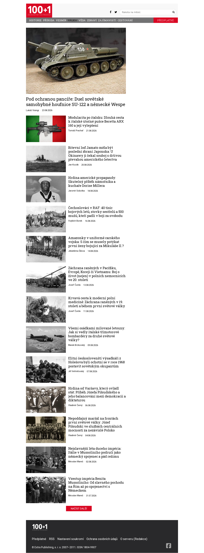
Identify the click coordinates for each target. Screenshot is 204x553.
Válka (72, 20)
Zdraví (92, 20)
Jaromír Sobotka (76, 190)
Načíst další (79, 508)
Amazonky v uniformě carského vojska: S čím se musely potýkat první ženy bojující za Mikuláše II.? (96, 242)
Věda (82, 20)
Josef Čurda (74, 285)
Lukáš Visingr (32, 110)
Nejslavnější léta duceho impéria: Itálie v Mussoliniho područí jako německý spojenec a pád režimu (94, 452)
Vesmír (61, 20)
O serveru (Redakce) (133, 539)
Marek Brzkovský (76, 345)
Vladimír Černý (75, 405)
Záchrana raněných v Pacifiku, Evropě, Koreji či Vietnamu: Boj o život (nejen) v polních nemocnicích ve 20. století (97, 274)
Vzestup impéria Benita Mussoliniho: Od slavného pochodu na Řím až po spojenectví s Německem (96, 485)
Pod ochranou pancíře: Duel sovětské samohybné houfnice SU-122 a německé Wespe (75, 101)
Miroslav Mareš (75, 461)
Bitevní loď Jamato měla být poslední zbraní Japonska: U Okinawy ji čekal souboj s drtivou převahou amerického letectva (94, 154)
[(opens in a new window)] (110, 12)
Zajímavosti (107, 20)
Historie (35, 20)
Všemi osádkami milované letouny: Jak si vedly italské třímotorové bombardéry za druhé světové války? (96, 334)
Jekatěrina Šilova (76, 251)
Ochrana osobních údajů (102, 539)
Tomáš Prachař (75, 130)
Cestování (125, 20)
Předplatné (165, 20)
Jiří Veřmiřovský (76, 371)
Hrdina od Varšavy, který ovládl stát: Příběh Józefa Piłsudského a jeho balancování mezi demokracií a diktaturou (97, 394)
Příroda (48, 20)
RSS (52, 539)
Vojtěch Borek (75, 220)
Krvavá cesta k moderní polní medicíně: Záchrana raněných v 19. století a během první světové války (96, 302)
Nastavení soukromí (70, 539)
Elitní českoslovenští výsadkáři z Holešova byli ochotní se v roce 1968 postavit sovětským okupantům (96, 362)
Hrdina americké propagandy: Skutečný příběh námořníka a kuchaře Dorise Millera (92, 182)
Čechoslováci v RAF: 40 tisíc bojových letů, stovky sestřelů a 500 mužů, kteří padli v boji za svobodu (96, 212)
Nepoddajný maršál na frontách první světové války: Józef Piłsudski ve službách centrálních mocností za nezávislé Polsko (95, 424)
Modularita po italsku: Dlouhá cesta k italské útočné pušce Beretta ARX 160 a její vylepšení (96, 121)
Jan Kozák (73, 164)
